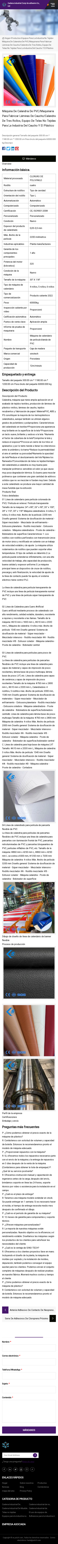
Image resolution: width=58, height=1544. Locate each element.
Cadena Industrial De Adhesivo (11, 1505)
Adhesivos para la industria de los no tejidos (42, 1516)
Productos (15, 38)
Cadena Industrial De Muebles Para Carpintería (15, 1508)
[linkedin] (10, 1469)
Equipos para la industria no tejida (37, 38)
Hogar (7, 38)
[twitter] (15, 1469)
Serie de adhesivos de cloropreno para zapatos (22, 1318)
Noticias (5, 1487)
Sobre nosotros (27, 1483)
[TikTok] (32, 1469)
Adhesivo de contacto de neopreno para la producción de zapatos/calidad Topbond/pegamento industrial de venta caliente (36, 1310)
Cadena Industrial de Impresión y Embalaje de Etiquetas (40, 1508)
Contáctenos (43, 1487)
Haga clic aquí (28, 1461)
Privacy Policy (26, 1491)
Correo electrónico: (11, 1356)
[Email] (35, 1455)
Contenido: (7, 1397)
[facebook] (4, 1469)
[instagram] (27, 1469)
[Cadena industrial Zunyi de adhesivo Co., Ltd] (16, 1444)
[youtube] (21, 1469)
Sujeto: (6, 1384)
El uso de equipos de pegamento (38, 1512)
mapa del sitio (8, 1491)
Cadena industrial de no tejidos (39, 1505)
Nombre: (6, 1342)
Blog (22, 1487)
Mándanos (31, 158)
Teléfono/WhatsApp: (12, 1370)
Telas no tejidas (9, 1512)
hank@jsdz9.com (34, 1540)
